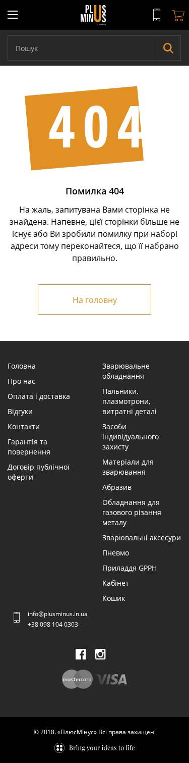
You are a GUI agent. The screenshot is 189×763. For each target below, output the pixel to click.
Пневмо (115, 552)
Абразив (117, 487)
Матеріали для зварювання (128, 467)
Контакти (24, 426)
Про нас (21, 381)
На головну (95, 300)
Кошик (113, 598)
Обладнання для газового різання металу (131, 512)
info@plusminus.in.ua (58, 613)
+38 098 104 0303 (53, 624)
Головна (22, 366)
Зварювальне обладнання (126, 371)
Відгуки (20, 411)
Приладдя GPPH (129, 568)
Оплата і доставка (39, 396)
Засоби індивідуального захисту (130, 436)
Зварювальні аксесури (141, 537)
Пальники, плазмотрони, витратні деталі (129, 401)
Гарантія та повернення (29, 446)
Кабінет (115, 583)
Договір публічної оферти (39, 472)
